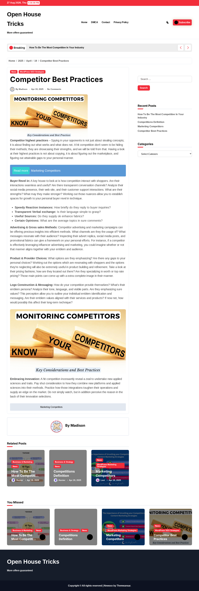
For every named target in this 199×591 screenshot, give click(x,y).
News (13, 72)
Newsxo (108, 585)
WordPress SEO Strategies (32, 72)
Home (84, 22)
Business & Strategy (64, 462)
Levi (103, 480)
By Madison (21, 89)
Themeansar (123, 585)
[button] (188, 48)
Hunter (19, 480)
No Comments (54, 89)
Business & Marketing (22, 462)
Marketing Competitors (150, 126)
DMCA (94, 22)
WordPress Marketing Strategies (106, 465)
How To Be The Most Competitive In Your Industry (25, 475)
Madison (78, 425)
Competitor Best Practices (152, 131)
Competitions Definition (151, 122)
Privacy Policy (121, 22)
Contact (106, 22)
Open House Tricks (33, 561)
